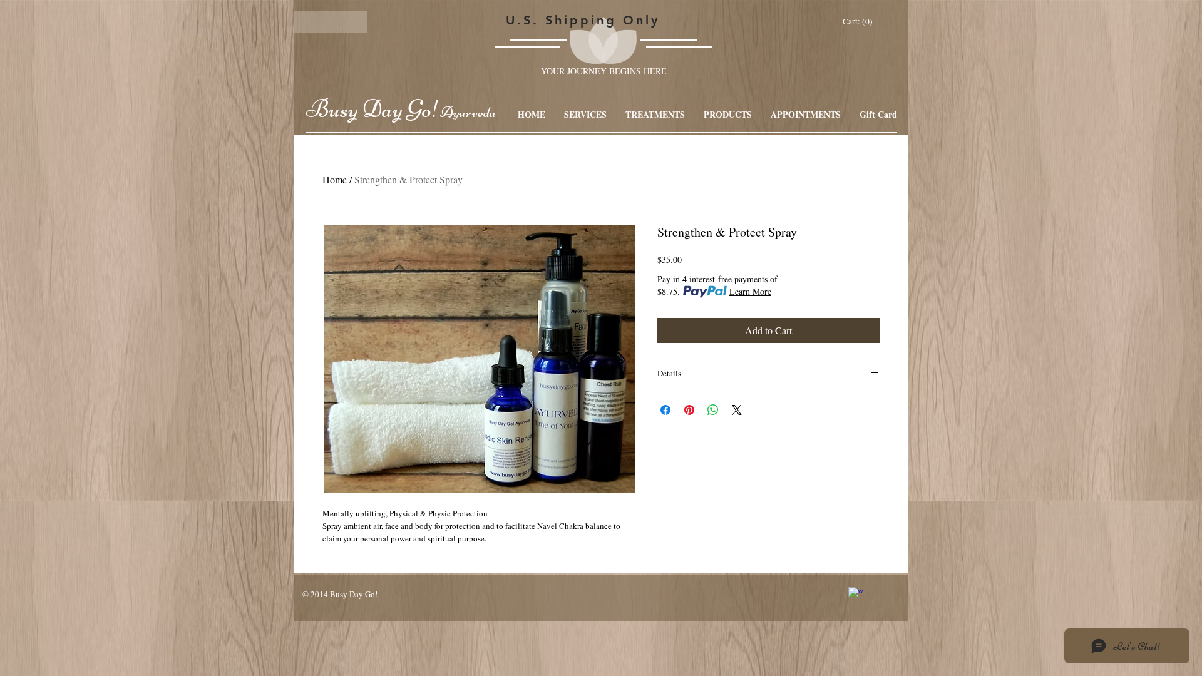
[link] (859, 21)
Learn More (750, 291)
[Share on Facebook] (665, 409)
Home (334, 179)
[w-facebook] (855, 594)
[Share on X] (736, 409)
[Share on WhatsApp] (713, 409)
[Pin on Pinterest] (689, 409)
